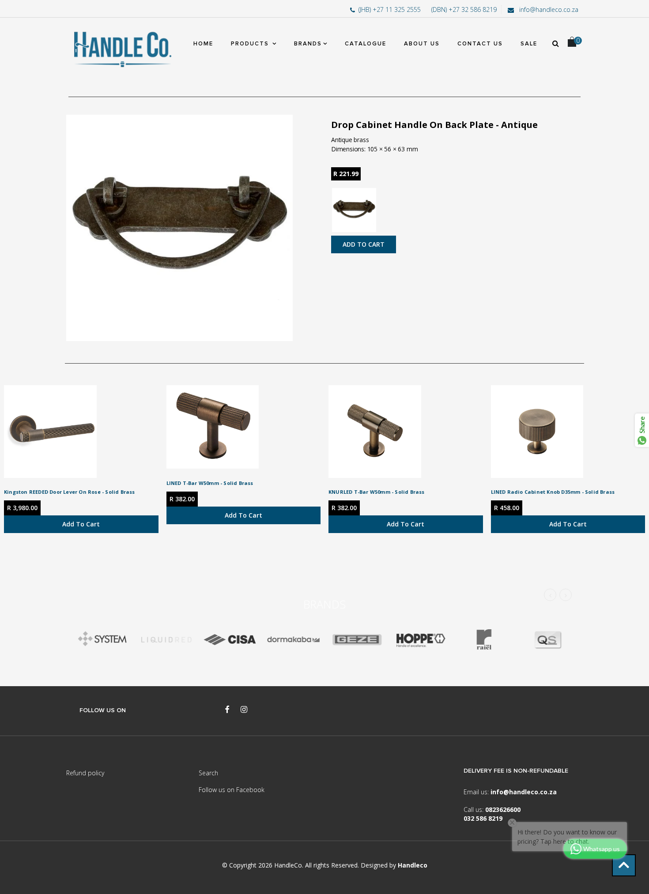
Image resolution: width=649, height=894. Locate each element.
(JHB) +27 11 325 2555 (390, 9)
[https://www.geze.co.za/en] (420, 639)
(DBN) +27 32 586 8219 (464, 9)
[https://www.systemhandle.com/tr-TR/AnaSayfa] (102, 639)
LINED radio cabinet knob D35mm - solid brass (553, 492)
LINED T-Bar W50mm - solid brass (209, 483)
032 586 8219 (483, 818)
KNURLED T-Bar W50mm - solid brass (376, 492)
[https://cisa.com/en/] (229, 639)
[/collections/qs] (547, 639)
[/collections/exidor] (356, 639)
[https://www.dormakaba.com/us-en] (293, 639)
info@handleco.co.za (547, 9)
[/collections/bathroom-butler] (166, 639)
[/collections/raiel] (484, 639)
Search (208, 773)
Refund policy (85, 773)
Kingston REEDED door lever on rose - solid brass (69, 492)
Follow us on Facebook (231, 789)
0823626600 (503, 809)
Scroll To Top (624, 865)
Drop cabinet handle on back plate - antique (434, 125)
